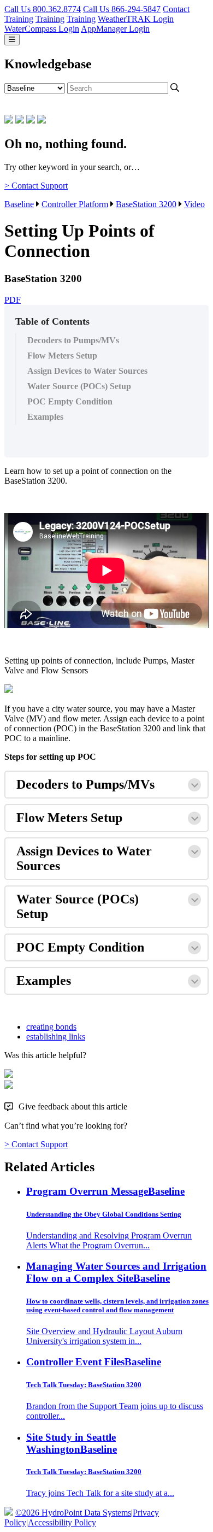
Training (18, 19)
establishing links (55, 1036)
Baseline (19, 204)
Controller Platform (75, 204)
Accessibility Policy (62, 1522)
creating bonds (51, 1026)
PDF (12, 299)
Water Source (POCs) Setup (80, 386)
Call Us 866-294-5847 (122, 9)
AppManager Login (115, 28)
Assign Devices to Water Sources (87, 370)
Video (194, 204)
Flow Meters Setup (62, 355)
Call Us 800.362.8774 (42, 9)
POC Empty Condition (71, 401)
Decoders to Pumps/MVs (73, 340)
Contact (176, 9)
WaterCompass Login (41, 28)
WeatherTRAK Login (136, 19)
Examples (45, 416)
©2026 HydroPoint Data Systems (73, 1512)
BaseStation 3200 (146, 204)
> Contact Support (36, 185)
